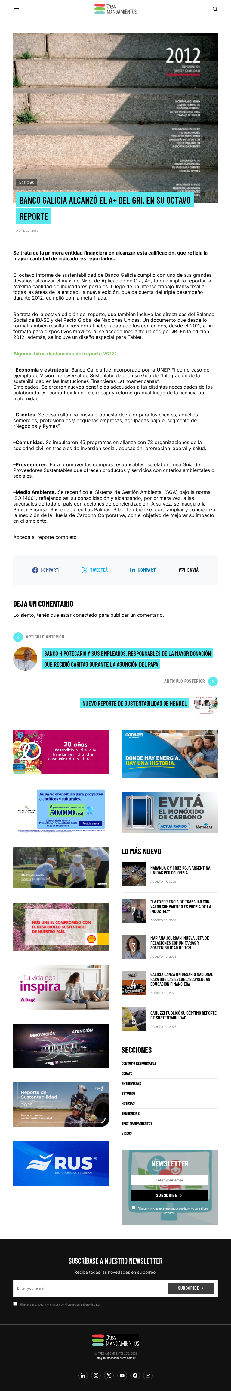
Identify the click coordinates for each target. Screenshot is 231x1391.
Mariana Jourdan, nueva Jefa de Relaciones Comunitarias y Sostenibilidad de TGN (179, 942)
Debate (127, 1073)
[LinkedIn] (83, 1375)
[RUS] (61, 1163)
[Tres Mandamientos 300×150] (61, 810)
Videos (127, 1133)
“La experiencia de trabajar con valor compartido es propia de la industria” (180, 906)
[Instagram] (96, 1375)
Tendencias (131, 1113)
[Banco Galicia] (61, 867)
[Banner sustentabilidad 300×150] (61, 926)
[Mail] (148, 1375)
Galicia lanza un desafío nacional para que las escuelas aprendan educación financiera (181, 979)
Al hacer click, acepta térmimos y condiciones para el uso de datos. (173, 1210)
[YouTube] (122, 1375)
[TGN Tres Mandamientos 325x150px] (61, 1104)
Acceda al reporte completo (45, 537)
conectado (85, 615)
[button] (16, 9)
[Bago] (61, 987)
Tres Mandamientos (137, 1123)
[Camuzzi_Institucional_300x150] (170, 753)
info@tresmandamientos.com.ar (116, 1358)
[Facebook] (135, 1375)
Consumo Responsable (139, 1063)
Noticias (26, 182)
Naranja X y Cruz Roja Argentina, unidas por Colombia (180, 870)
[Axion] (61, 1046)
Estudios (128, 1093)
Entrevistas (131, 1083)
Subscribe (166, 1195)
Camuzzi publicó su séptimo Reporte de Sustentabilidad (183, 1015)
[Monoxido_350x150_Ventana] (170, 812)
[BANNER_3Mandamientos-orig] (61, 751)
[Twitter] (109, 1375)
